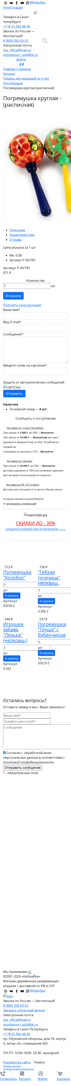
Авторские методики (22, 850)
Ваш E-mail (12, 322)
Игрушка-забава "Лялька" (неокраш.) (15, 632)
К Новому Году (17, 795)
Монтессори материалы (25, 826)
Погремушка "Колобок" (17, 575)
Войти (20, 59)
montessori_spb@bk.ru (20, 55)
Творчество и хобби (21, 905)
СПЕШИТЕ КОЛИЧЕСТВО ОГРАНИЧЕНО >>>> (35, 529)
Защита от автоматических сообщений (33, 382)
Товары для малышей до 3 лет (29, 858)
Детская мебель (18, 889)
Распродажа (15, 803)
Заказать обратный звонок (24, 1010)
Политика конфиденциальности (18, 1069)
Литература (15, 882)
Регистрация (13, 7)
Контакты (13, 965)
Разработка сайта (17, 1062)
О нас (10, 934)
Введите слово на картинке (25, 365)
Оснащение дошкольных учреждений (25, 923)
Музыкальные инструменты (28, 897)
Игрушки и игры (18, 866)
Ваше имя (11, 310)
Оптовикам (15, 957)
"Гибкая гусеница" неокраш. (49, 577)
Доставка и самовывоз (23, 949)
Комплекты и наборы (22, 811)
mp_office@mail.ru (17, 50)
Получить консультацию (22, 305)
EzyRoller (13, 787)
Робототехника (18, 842)
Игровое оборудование (24, 874)
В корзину (13, 296)
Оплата (12, 942)
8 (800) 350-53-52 (15, 40)
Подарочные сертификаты (27, 818)
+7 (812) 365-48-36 (16, 26)
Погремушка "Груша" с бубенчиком (52, 629)
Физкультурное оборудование (29, 913)
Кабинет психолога (21, 834)
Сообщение (13, 334)
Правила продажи (12, 1066)
